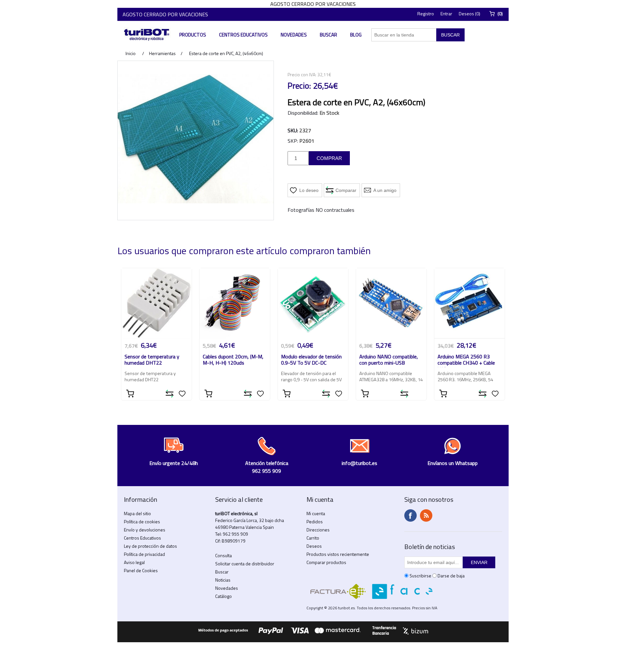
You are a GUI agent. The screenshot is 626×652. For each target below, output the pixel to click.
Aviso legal (134, 562)
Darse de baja (451, 575)
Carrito (312, 537)
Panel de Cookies (141, 570)
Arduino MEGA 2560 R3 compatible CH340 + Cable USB (466, 360)
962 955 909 (235, 533)
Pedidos (314, 521)
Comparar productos (326, 562)
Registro (425, 13)
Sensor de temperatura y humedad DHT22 (152, 360)
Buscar (328, 34)
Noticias (223, 579)
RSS (426, 515)
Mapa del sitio (137, 513)
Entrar (446, 13)
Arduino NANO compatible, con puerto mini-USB (388, 360)
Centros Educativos (243, 34)
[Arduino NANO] (391, 303)
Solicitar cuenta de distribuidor (244, 563)
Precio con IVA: (302, 74)
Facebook (410, 515)
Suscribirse (420, 575)
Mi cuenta (315, 513)
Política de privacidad (144, 554)
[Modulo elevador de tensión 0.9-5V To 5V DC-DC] (313, 303)
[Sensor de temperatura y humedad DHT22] (156, 303)
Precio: (299, 86)
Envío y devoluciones (144, 529)
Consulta (223, 555)
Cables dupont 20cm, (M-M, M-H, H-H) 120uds (233, 360)
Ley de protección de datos (150, 546)
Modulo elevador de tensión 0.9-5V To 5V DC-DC (311, 360)
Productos (192, 34)
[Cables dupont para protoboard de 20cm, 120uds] (235, 303)
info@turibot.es (359, 463)
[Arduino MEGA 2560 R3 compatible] (469, 303)
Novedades (294, 34)
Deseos (314, 546)
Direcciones (318, 529)
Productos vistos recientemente (337, 554)
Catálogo (223, 596)
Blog (356, 34)
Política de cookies (142, 521)
